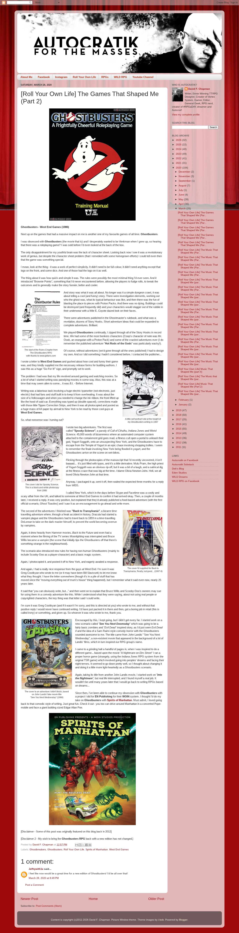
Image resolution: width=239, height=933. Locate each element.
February (184, 400)
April (181, 204)
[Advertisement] (195, 541)
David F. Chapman (199, 89)
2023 (179, 154)
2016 (179, 424)
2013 (179, 438)
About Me (26, 77)
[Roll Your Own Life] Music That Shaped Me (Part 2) (195, 385)
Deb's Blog (178, 468)
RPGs (104, 77)
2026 (179, 140)
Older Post (156, 899)
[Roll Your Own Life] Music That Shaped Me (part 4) (195, 370)
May (181, 199)
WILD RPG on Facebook (185, 481)
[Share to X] (83, 845)
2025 (179, 144)
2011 (179, 447)
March (182, 208)
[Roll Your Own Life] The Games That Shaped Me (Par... (196, 214)
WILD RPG (120, 77)
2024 (179, 149)
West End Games (119, 849)
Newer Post (29, 899)
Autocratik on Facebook (185, 460)
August (183, 185)
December (185, 171)
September (185, 181)
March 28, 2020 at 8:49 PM (44, 878)
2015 (179, 428)
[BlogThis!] (80, 845)
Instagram (61, 77)
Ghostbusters (54, 849)
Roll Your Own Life (84, 77)
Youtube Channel (142, 77)
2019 (179, 410)
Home (93, 899)
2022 (179, 158)
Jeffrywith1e (36, 869)
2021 (179, 163)
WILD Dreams (180, 477)
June (182, 194)
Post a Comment (34, 885)
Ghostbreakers (38, 849)
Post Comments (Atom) (49, 906)
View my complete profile (186, 114)
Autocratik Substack (183, 464)
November (185, 176)
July (181, 190)
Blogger (183, 919)
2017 (179, 419)
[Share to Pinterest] (90, 845)
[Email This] (76, 845)
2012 (179, 442)
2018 (179, 415)
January (183, 404)
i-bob (161, 919)
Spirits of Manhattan (119, 700)
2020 (179, 167)
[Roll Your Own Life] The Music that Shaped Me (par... (197, 377)
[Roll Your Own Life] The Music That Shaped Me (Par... (198, 251)
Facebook (44, 77)
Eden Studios (179, 472)
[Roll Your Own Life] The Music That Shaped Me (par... (198, 281)
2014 (179, 433)
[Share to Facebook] (86, 845)
